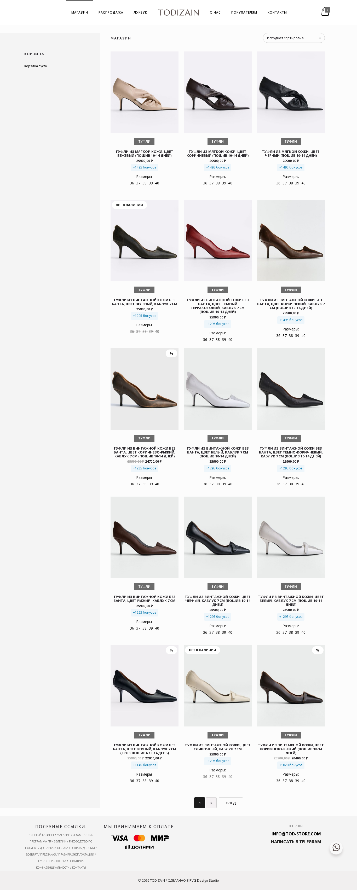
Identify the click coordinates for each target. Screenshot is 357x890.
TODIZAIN (157, 880)
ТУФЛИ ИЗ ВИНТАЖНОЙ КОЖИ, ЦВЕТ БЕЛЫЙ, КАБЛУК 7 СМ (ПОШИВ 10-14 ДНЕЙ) (291, 600)
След (231, 802)
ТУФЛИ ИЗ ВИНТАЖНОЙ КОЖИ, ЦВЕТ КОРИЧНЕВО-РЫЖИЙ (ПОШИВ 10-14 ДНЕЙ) (291, 749)
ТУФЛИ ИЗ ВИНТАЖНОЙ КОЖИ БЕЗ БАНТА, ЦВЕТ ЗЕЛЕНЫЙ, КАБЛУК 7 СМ (144, 302)
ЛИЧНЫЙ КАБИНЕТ (41, 835)
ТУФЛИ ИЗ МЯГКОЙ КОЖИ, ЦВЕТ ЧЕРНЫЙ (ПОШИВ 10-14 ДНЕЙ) (291, 153)
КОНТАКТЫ (277, 12)
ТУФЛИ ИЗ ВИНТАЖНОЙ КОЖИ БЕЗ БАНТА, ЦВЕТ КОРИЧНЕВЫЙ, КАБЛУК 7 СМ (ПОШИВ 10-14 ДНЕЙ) (291, 304)
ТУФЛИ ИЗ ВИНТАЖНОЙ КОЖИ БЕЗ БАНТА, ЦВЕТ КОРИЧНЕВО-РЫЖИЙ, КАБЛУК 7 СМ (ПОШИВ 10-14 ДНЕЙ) (144, 452)
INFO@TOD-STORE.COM (296, 834)
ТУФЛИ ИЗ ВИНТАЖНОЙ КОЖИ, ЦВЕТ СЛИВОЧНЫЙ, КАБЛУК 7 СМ (218, 747)
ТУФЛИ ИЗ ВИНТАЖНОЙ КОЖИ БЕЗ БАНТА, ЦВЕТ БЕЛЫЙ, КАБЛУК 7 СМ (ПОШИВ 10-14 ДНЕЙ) (218, 452)
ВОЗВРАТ (32, 854)
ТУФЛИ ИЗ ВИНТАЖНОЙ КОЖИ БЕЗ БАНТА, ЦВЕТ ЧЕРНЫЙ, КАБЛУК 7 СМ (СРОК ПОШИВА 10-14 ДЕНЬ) (144, 749)
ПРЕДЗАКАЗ (48, 854)
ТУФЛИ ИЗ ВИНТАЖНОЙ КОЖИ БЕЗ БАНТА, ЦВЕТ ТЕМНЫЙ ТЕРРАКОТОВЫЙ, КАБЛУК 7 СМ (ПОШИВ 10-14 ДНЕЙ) (218, 306)
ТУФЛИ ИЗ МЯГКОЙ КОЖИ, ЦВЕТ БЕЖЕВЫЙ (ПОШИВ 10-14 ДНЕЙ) (144, 153)
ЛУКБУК (140, 12)
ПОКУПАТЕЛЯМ (244, 12)
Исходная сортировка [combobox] (285, 38)
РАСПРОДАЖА (111, 12)
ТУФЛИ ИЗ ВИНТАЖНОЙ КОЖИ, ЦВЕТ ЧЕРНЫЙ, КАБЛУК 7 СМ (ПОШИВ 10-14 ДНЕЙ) (218, 600)
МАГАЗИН (79, 12)
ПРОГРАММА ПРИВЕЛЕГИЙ (48, 841)
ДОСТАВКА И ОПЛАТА (54, 848)
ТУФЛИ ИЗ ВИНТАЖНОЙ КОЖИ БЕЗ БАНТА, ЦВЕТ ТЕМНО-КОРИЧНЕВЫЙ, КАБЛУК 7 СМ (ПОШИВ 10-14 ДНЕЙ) (291, 452)
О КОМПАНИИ (82, 835)
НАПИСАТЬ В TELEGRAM (296, 842)
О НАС (215, 12)
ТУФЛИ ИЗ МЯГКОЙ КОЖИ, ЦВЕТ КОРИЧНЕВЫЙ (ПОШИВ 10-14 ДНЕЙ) (218, 153)
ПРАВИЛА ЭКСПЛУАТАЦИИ (76, 854)
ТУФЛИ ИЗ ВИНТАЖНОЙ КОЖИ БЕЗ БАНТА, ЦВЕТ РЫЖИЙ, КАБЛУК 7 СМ (144, 598)
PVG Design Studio (204, 880)
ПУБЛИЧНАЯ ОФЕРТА (52, 861)
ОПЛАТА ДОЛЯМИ (83, 848)
